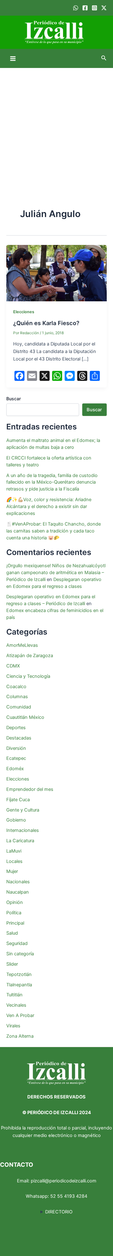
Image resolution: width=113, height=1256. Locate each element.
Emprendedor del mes (29, 789)
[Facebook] (85, 8)
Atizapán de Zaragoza (29, 655)
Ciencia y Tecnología (28, 676)
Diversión (16, 748)
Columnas (17, 696)
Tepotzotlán (19, 974)
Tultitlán (14, 995)
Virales (13, 1026)
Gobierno (16, 820)
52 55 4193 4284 (68, 1196)
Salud (12, 933)
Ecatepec (16, 758)
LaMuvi (13, 851)
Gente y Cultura (22, 810)
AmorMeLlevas (22, 645)
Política (13, 913)
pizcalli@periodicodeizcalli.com (63, 1181)
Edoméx (15, 768)
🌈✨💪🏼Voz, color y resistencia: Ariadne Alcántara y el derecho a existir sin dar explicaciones (48, 506)
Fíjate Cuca (18, 799)
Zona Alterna (20, 1036)
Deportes (16, 727)
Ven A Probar (20, 1015)
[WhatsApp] (75, 8)
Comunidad (18, 707)
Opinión (14, 902)
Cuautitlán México (25, 717)
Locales (14, 861)
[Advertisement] (56, 127)
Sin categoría (20, 954)
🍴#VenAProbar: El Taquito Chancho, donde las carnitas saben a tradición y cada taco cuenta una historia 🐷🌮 (53, 531)
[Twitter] (104, 8)
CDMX (13, 666)
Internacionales (22, 830)
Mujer (12, 871)
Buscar (13, 398)
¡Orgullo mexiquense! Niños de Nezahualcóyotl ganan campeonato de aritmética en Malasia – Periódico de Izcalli (55, 572)
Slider (12, 964)
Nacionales (18, 882)
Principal (15, 923)
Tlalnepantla (19, 985)
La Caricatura (20, 840)
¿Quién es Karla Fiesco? (46, 322)
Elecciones (23, 311)
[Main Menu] (12, 58)
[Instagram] (94, 8)
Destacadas (18, 738)
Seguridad (17, 943)
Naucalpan (17, 892)
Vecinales (16, 1005)
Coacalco (16, 686)
